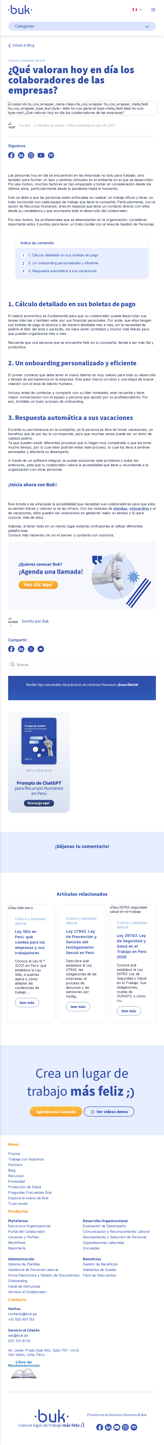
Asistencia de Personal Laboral (33, 1270)
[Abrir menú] (153, 9)
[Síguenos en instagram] (31, 155)
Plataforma (18, 1220)
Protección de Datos (24, 1187)
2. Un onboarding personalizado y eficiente (63, 263)
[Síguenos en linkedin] (21, 155)
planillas (120, 508)
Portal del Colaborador (26, 1231)
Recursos (15, 1176)
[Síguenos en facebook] (11, 155)
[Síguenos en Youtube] (116, 1428)
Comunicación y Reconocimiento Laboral (116, 1231)
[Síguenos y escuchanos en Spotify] (51, 155)
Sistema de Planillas (24, 1264)
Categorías (24, 26)
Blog (11, 1170)
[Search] (12, 664)
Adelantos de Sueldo (99, 1270)
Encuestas (91, 1248)
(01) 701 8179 (19, 1341)
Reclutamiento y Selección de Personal (114, 1237)
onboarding (139, 508)
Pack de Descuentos (99, 1275)
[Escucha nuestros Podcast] (133, 1428)
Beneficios (92, 1258)
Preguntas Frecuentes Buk (30, 1192)
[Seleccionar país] (137, 9)
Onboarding (17, 1281)
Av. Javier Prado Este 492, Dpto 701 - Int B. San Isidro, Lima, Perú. (43, 1352)
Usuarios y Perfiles (23, 1237)
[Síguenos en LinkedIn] (108, 1428)
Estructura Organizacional (29, 1226)
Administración (21, 1258)
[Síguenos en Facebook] (99, 1428)
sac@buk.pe (18, 1335)
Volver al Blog (23, 45)
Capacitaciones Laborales (103, 1242)
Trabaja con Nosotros (26, 1159)
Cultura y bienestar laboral (26, 60)
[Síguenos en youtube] (41, 156)
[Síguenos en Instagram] (125, 1428)
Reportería (16, 1248)
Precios (14, 1154)
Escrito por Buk (35, 621)
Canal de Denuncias (24, 1286)
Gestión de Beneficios (100, 1264)
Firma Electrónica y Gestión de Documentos (43, 1275)
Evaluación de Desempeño (104, 1226)
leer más (27, 1002)
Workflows (17, 1242)
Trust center (18, 1203)
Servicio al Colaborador (27, 1292)
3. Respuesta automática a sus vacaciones (62, 271)
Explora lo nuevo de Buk (28, 1198)
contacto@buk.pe (22, 1314)
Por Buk (24, 125)
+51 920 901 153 (21, 1319)
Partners (15, 1165)
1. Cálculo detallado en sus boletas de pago (63, 255)
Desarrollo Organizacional (105, 1220)
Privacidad (16, 1181)
